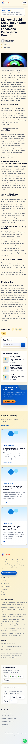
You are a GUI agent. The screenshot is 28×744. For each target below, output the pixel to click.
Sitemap (4, 727)
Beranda (3, 581)
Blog (3, 10)
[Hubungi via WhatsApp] (25, 741)
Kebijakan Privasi (7, 713)
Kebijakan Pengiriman (8, 721)
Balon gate (19, 82)
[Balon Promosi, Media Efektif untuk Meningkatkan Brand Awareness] (14, 474)
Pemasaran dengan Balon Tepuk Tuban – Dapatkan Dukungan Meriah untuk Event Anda (12, 609)
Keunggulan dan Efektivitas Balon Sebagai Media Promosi (14, 449)
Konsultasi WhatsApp (8, 573)
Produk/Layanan (5, 586)
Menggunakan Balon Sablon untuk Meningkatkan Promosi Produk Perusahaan (12, 527)
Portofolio (4, 589)
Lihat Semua (4, 425)
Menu (24, 2)
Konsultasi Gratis (9, 401)
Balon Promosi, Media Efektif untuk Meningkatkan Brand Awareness (12, 487)
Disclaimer (5, 724)
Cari (23, 344)
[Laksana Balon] (5, 3)
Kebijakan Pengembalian (9, 718)
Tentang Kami (5, 583)
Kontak (3, 594)
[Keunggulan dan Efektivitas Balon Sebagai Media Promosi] (14, 436)
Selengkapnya (7, 462)
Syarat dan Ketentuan (8, 716)
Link (20, 329)
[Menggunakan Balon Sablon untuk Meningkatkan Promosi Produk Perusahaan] (14, 514)
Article (8, 10)
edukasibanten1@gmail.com (13, 646)
